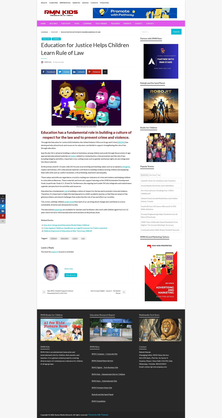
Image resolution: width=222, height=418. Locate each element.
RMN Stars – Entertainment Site (104, 381)
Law (83, 238)
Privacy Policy (104, 3)
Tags (159, 175)
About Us (44, 3)
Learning (87, 23)
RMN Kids (48, 62)
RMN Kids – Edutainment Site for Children (108, 374)
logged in (54, 252)
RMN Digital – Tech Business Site (105, 367)
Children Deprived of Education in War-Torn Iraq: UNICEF (67, 231)
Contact (150, 23)
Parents (127, 23)
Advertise (85, 3)
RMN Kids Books (65, 3)
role (65, 191)
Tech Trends (101, 23)
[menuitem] (43, 23)
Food (76, 23)
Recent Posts (144, 175)
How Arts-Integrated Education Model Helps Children (66, 225)
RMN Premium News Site (102, 387)
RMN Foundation (98, 401)
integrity (126, 166)
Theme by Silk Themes (98, 414)
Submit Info (76, 3)
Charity (138, 23)
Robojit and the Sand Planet (102, 394)
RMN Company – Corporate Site (104, 354)
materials (58, 209)
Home (43, 23)
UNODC (121, 142)
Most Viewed (152, 175)
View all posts (71, 275)
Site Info (53, 23)
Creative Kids (53, 3)
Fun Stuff (66, 23)
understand (69, 202)
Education (64, 238)
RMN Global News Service (102, 361)
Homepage (44, 32)
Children (53, 238)
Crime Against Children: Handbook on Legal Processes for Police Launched (75, 228)
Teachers (115, 23)
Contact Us (94, 3)
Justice (74, 238)
